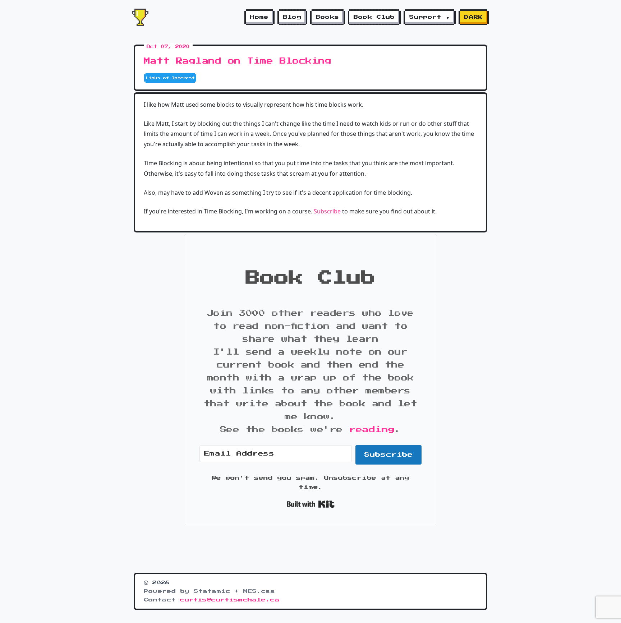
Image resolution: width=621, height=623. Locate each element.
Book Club (374, 17)
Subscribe (327, 211)
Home (259, 17)
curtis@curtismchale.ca (230, 600)
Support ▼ (429, 17)
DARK (473, 17)
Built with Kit (311, 504)
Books (327, 17)
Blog (292, 17)
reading (372, 429)
